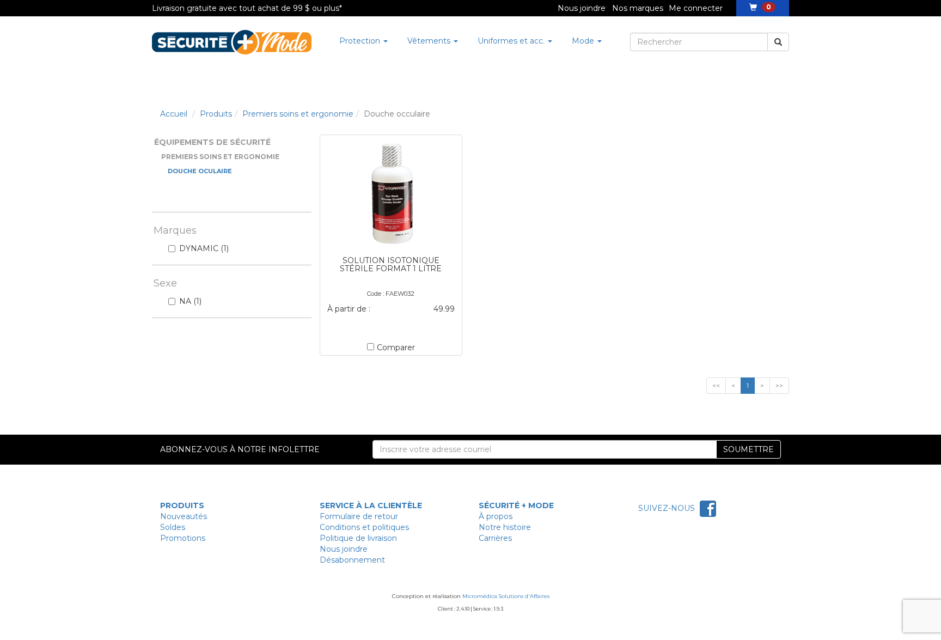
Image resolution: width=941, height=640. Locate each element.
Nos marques (637, 8)
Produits (216, 114)
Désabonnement (352, 560)
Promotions (182, 538)
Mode (584, 41)
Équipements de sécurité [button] (212, 142)
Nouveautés (183, 516)
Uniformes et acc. (512, 41)
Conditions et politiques (364, 527)
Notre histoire (505, 527)
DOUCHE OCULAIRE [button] (200, 171)
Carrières (495, 538)
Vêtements (430, 41)
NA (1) (190, 301)
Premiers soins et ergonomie (297, 114)
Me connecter (696, 8)
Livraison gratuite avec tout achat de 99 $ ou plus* (247, 8)
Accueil (173, 114)
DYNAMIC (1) (204, 248)
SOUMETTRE (748, 449)
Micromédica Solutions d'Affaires (505, 596)
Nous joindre (582, 8)
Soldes (172, 527)
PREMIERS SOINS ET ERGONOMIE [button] (220, 157)
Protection (360, 41)
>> (779, 385)
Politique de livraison (358, 538)
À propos (495, 516)
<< (716, 385)
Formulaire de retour (359, 516)
